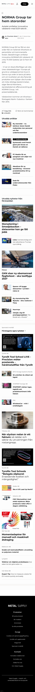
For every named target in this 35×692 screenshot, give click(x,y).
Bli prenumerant (17, 616)
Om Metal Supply (17, 666)
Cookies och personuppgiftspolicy (17, 636)
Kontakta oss (17, 659)
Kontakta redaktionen (17, 656)
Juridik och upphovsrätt (17, 639)
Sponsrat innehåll (17, 646)
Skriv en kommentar (25, 111)
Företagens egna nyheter (13, 331)
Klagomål (17, 643)
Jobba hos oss (17, 662)
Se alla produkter (17, 626)
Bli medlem (17, 619)
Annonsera (17, 623)
